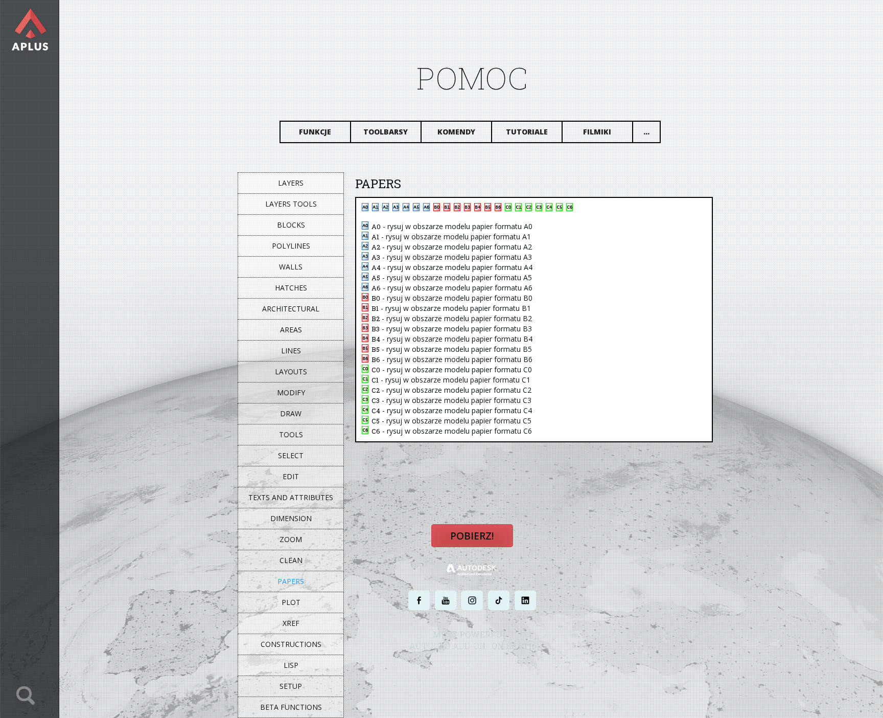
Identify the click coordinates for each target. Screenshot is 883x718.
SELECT (291, 455)
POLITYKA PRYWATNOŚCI (446, 665)
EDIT (291, 476)
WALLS (291, 267)
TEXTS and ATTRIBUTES (290, 497)
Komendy (456, 132)
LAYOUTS (291, 371)
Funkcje (315, 132)
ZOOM (291, 539)
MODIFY (291, 392)
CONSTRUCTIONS (291, 644)
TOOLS (291, 434)
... (646, 132)
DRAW (290, 413)
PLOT (291, 602)
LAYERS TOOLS (291, 204)
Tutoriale (527, 132)
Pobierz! (472, 536)
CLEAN (291, 560)
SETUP (291, 686)
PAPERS (290, 581)
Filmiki (597, 132)
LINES (291, 350)
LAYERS (291, 183)
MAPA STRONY (570, 665)
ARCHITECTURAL (290, 308)
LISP (291, 665)
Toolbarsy (385, 132)
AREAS (291, 329)
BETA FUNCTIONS (291, 707)
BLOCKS (291, 225)
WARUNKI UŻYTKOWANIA (515, 665)
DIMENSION (291, 518)
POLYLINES (291, 246)
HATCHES (291, 288)
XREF (291, 623)
